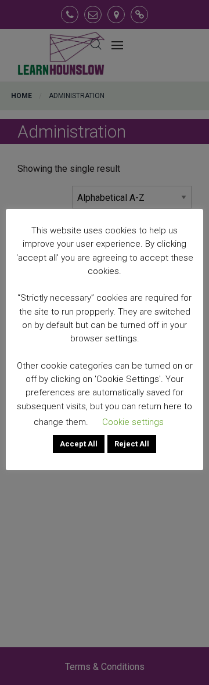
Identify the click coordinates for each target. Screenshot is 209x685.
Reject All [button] (131, 443)
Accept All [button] (79, 443)
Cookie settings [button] (133, 422)
